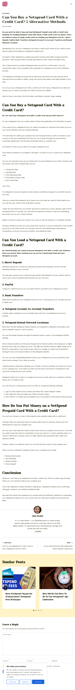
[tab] (33, 610)
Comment (7, 634)
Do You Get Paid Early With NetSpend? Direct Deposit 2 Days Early (58, 546)
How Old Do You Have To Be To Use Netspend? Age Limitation (55, 597)
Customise (12, 682)
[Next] (69, 587)
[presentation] (19, 578)
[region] (25, 674)
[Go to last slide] (5, 587)
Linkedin (38, 531)
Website (54, 661)
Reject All (25, 682)
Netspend (5, 13)
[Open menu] (71, 3)
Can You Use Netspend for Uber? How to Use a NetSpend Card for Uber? (17, 546)
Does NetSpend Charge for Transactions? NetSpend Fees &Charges (18, 597)
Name (6, 661)
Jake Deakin (7, 26)
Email (30, 661)
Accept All (38, 682)
